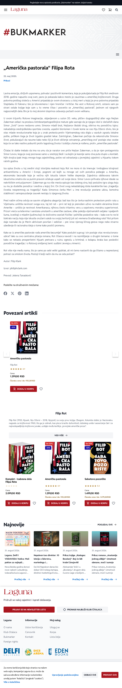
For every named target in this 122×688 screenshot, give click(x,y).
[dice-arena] (34, 652)
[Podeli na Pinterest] (19, 293)
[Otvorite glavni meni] (6, 10)
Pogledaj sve (105, 524)
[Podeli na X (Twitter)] (12, 293)
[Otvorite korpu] (110, 10)
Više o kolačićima (12, 682)
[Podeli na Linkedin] (27, 293)
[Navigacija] (61, 54)
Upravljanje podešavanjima (65, 675)
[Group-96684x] (58, 652)
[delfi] (12, 652)
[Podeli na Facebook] (5, 293)
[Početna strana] (19, 10)
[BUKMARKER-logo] (35, 32)
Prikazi (7, 80)
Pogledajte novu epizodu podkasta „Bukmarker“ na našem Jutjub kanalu (61, 2)
